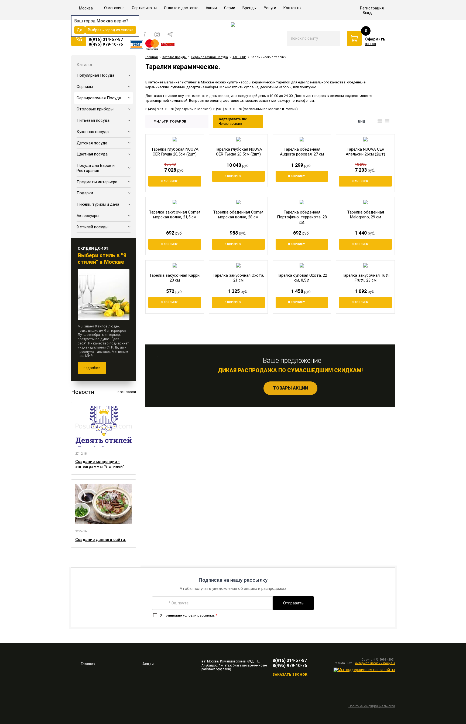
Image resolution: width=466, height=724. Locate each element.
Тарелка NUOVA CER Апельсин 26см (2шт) (365, 152)
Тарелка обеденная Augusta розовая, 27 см (302, 152)
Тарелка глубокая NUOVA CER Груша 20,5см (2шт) (174, 152)
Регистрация (372, 8)
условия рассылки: (188, 615)
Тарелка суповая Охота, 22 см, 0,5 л (302, 278)
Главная (151, 57)
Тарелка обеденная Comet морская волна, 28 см (238, 214)
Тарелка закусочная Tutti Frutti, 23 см (365, 278)
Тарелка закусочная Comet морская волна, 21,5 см (174, 214)
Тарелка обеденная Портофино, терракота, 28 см (302, 217)
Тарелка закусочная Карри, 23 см (174, 278)
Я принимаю (171, 615)
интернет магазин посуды (375, 663)
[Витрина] (372, 121)
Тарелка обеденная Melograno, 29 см (365, 214)
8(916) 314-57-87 (106, 39)
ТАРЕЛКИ (239, 57)
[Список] (379, 121)
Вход (367, 13)
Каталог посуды (174, 57)
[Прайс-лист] (387, 121)
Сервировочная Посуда (209, 57)
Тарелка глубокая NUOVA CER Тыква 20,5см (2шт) (238, 152)
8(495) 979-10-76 (106, 44)
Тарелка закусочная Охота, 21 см (238, 278)
